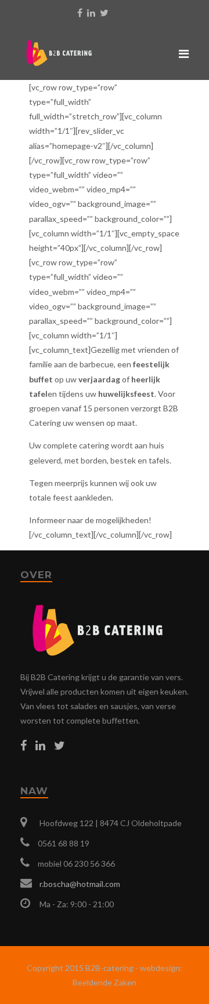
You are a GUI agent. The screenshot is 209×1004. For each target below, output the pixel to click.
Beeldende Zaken (104, 982)
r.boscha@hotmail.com (79, 884)
